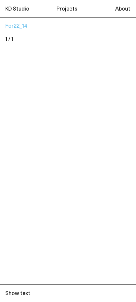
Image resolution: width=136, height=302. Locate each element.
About (122, 9)
